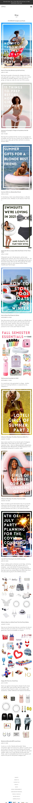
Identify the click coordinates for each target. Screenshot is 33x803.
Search (16, 777)
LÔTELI (3, 6)
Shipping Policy (16, 798)
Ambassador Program (16, 791)
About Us (16, 779)
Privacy (16, 784)
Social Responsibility (16, 789)
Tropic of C (12, 260)
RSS (16, 17)
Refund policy (16, 796)
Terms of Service (16, 794)
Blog (16, 787)
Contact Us (16, 782)
